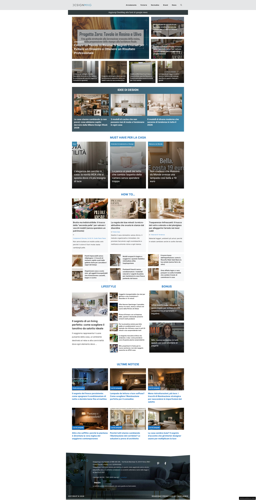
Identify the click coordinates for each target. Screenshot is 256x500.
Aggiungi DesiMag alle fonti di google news (128, 12)
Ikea (74, 144)
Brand (165, 5)
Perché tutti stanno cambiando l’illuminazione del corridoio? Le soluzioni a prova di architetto (125, 436)
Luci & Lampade (116, 388)
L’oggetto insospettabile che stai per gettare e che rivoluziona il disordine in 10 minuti (132, 296)
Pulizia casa (116, 232)
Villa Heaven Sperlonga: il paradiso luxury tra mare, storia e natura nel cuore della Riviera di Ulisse (131, 306)
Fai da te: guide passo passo (97, 238)
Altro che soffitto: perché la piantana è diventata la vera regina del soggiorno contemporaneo (90, 436)
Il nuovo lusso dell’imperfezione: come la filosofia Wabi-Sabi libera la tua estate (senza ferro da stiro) (171, 259)
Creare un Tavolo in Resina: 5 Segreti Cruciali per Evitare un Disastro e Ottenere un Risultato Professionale (109, 49)
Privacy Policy (169, 496)
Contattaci (123, 477)
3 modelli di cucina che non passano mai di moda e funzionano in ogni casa (127, 122)
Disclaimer (183, 496)
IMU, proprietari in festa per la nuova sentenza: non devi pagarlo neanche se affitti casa (131, 348)
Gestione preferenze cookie (247, 498)
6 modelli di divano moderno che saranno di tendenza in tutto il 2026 (163, 122)
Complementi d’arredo (80, 238)
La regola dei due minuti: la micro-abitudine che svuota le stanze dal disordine (127, 225)
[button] (181, 5)
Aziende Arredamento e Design (122, 144)
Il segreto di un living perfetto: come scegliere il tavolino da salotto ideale (88, 325)
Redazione (156, 496)
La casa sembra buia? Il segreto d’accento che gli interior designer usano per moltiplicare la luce (164, 436)
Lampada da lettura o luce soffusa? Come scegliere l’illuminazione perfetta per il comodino (127, 396)
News (174, 5)
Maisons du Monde (155, 144)
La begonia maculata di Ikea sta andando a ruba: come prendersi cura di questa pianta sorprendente (131, 338)
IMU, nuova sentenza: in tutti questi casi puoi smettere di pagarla (164, 343)
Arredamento (131, 5)
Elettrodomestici (78, 388)
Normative (155, 5)
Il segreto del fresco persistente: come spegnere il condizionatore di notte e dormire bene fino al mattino (89, 396)
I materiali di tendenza (158, 234)
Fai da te (143, 5)
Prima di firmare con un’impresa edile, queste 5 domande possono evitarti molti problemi (131, 317)
